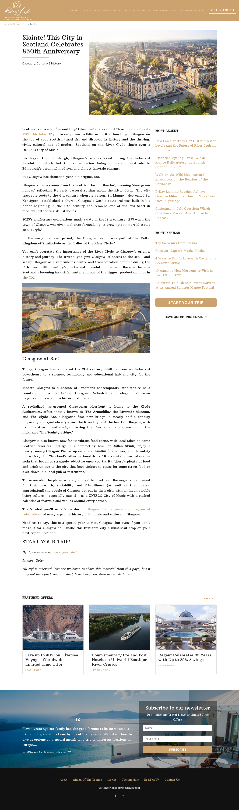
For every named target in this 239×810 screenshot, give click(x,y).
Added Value (111, 10)
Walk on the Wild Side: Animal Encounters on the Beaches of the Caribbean (181, 179)
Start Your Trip (186, 302)
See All (208, 598)
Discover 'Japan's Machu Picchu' (180, 251)
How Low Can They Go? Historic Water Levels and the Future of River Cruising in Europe (186, 145)
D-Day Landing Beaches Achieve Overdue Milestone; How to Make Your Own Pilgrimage (185, 196)
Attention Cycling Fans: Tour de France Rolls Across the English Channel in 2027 (180, 162)
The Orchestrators (192, 10)
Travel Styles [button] (89, 10)
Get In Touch (222, 10)
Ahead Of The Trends (136, 10)
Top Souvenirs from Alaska (176, 243)
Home (74, 10)
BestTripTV (151, 779)
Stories (17, 24)
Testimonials (130, 779)
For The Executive (164, 10)
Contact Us (172, 779)
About (63, 779)
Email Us (200, 317)
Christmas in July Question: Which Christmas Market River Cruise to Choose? (182, 213)
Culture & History (49, 63)
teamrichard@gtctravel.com (121, 787)
